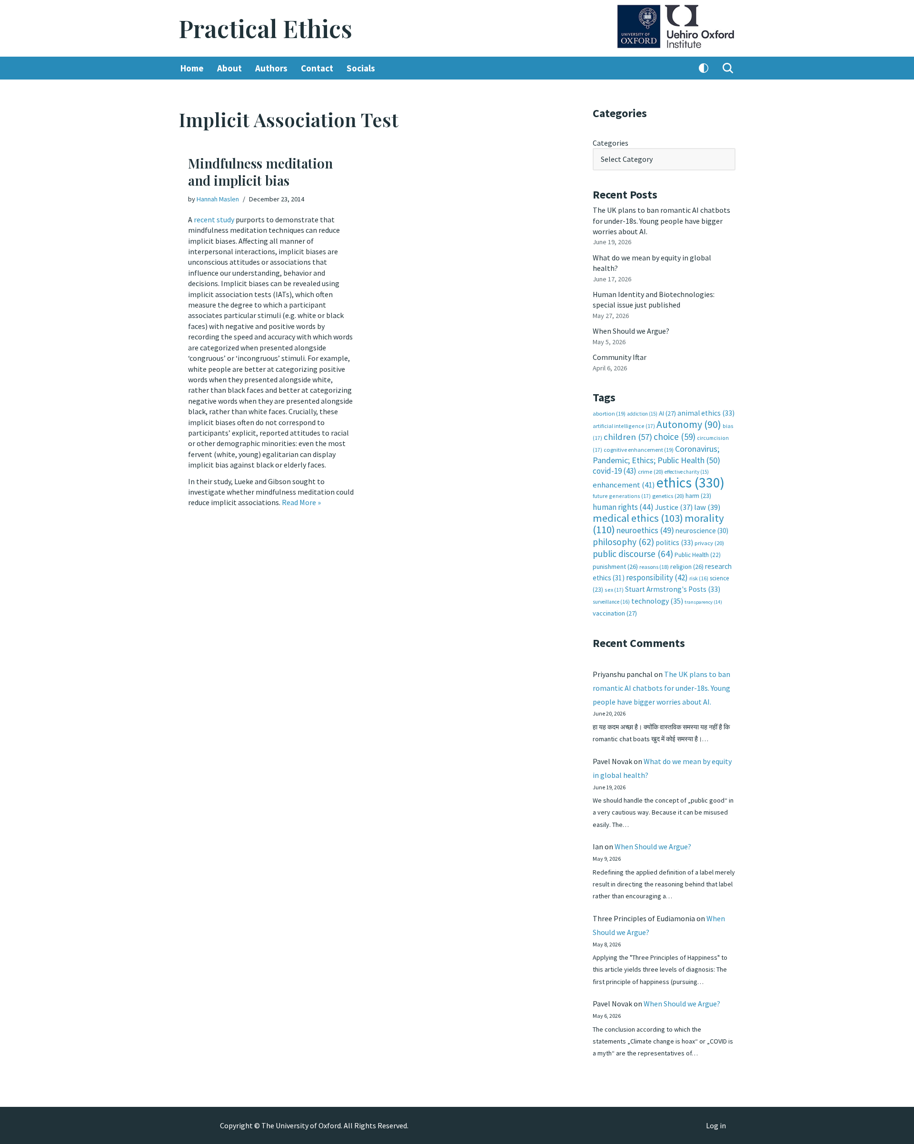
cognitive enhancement (639, 449)
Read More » (301, 502)
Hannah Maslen (218, 199)
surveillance (611, 601)
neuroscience (702, 530)
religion (687, 566)
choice (674, 436)
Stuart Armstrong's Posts (672, 589)
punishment (615, 566)
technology (657, 601)
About (229, 68)
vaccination (615, 613)
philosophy (623, 541)
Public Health (698, 555)
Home (192, 68)
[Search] (728, 68)
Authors (271, 68)
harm (698, 496)
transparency (703, 602)
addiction (642, 413)
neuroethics (645, 530)
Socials (361, 68)
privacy (709, 543)
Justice (674, 507)
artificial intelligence (624, 425)
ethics (690, 482)
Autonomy (688, 424)
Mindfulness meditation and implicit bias (260, 171)
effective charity (687, 471)
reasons (654, 566)
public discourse (633, 553)
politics (674, 542)
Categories (610, 143)
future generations (622, 495)
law (707, 507)
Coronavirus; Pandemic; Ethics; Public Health (656, 454)
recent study (214, 219)
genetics (668, 495)
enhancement (624, 484)
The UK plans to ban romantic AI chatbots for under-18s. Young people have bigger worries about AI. (661, 220)
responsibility (657, 577)
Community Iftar (619, 357)
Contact (317, 68)
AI (667, 413)
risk (698, 578)
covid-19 (614, 471)
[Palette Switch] (703, 68)
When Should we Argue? (631, 331)
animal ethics (706, 413)
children (628, 436)
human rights (623, 507)
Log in (716, 1125)
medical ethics (638, 518)
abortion (609, 413)
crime (650, 471)
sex (614, 589)
